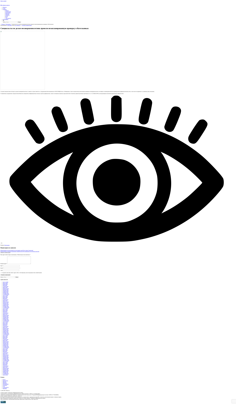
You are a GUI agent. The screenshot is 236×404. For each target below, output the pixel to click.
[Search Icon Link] (3, 20)
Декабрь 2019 (6, 370)
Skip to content (3, 1)
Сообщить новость (6, 5)
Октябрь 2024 (6, 306)
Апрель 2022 (5, 339)
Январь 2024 (5, 316)
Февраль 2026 (6, 288)
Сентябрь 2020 (6, 360)
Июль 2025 (5, 296)
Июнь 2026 (5, 284)
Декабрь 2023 (6, 317)
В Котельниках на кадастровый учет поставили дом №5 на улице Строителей (16, 250)
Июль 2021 (5, 349)
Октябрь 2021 (6, 346)
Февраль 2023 (6, 328)
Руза (6, 17)
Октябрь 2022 (6, 332)
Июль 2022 (5, 336)
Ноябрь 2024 (5, 305)
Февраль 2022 (6, 341)
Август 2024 (5, 308)
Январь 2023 (5, 329)
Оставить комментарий (27, 25)
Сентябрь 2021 (6, 347)
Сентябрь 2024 (6, 307)
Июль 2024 (5, 309)
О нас (4, 8)
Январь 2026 (5, 289)
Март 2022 (5, 340)
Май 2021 (5, 351)
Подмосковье (8, 11)
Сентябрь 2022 (6, 333)
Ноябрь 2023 (5, 318)
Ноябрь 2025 (5, 292)
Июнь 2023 (5, 324)
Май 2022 (5, 338)
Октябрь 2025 (6, 293)
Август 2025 (5, 295)
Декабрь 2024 (6, 304)
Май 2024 (5, 311)
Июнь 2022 (5, 337)
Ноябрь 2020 (5, 358)
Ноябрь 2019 (5, 371)
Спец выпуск (8, 18)
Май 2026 (5, 285)
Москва (7, 10)
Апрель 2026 (5, 286)
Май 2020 (5, 364)
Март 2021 (5, 353)
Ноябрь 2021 (5, 345)
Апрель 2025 (5, 299)
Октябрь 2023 (6, 319)
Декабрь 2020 (6, 357)
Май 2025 (5, 298)
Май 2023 (5, 325)
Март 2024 (5, 314)
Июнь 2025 (5, 297)
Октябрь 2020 (6, 359)
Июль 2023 (5, 322)
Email (2, 268)
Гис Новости (17, 25)
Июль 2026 (5, 283)
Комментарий (3, 263)
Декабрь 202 (5, 372)
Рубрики (5, 9)
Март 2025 (5, 300)
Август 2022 (5, 335)
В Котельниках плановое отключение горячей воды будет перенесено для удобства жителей (19, 251)
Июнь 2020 (5, 363)
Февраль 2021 (6, 354)
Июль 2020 (5, 362)
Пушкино (7, 15)
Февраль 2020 (6, 368)
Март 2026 (5, 287)
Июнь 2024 (5, 310)
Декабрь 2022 (6, 330)
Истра (6, 16)
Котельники (7, 12)
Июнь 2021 (5, 350)
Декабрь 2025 (6, 290)
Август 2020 (5, 361)
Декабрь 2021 (6, 343)
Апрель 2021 (5, 352)
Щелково (5, 388)
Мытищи (7, 13)
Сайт (1, 270)
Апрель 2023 (5, 326)
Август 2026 (5, 282)
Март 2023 (5, 327)
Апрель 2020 (5, 366)
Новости (5, 7)
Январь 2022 (5, 342)
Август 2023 (5, 321)
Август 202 (5, 374)
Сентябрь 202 (6, 373)
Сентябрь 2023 (6, 320)
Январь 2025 (5, 303)
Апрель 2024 (5, 313)
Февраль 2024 (6, 315)
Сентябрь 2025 (6, 294)
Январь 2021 (5, 356)
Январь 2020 (5, 369)
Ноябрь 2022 (5, 331)
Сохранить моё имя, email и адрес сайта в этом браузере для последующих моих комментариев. (22, 272)
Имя (1, 265)
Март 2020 (5, 367)
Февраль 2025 (6, 301)
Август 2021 (5, 348)
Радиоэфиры (5, 19)
